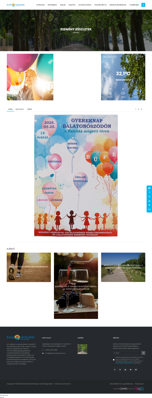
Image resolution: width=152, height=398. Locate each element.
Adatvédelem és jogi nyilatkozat (121, 384)
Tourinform (134, 5)
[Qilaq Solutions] (139, 389)
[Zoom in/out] (7, 395)
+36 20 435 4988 (51, 350)
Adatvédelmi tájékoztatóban (124, 363)
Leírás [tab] (10, 109)
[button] (143, 5)
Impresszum (139, 384)
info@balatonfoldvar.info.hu (55, 353)
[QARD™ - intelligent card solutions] (123, 389)
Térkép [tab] (29, 109)
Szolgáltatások (84, 5)
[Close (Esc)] (1, 395)
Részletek (28, 271)
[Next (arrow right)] (3, 397)
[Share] (3, 395)
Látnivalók (40, 5)
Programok (52, 5)
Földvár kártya (100, 5)
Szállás (63, 5)
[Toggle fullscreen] (5, 395)
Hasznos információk (118, 5)
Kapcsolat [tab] (20, 109)
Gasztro (72, 5)
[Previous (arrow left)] (1, 397)
